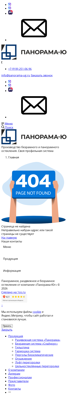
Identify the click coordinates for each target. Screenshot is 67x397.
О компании (16, 370)
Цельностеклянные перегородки (37, 366)
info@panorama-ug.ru (15, 75)
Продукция (15, 336)
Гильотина (22, 347)
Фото (11, 385)
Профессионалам (20, 377)
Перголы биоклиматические (34, 355)
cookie (37, 312)
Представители (18, 381)
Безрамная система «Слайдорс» (36, 344)
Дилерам (14, 374)
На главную (9, 237)
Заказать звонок (42, 75)
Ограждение (23, 359)
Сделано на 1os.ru (13, 292)
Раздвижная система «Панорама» (37, 340)
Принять (7, 326)
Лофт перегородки (27, 362)
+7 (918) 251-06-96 (20, 69)
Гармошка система (27, 351)
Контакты (14, 389)
